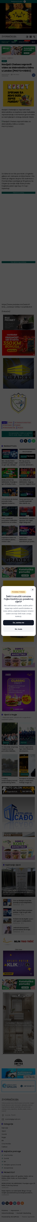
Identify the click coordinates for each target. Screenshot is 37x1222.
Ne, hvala (18, 629)
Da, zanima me (18, 623)
